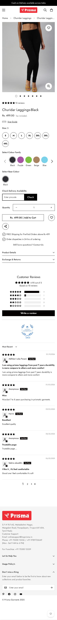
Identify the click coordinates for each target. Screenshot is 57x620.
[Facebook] (9, 594)
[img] (8, 354)
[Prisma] (28, 10)
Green (28, 165)
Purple (20, 165)
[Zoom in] (48, 86)
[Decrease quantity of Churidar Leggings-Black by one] (16, 207)
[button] (51, 10)
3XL (46, 135)
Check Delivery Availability (14, 190)
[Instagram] (15, 594)
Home (5, 18)
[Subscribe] (51, 588)
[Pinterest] (3, 594)
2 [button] (27, 484)
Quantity (6, 207)
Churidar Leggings (22, 18)
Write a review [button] (29, 313)
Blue (44, 165)
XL (29, 135)
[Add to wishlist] (48, 28)
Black (12, 165)
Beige (36, 165)
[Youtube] (21, 594)
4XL (5, 143)
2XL (38, 135)
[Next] (52, 161)
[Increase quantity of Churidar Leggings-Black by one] (51, 207)
